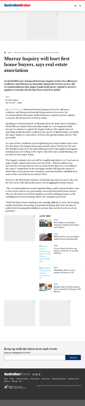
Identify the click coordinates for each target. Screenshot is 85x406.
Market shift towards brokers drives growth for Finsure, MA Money (67, 289)
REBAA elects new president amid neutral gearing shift (66, 238)
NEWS (56, 220)
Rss (20, 381)
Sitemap (15, 381)
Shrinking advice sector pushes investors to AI (64, 271)
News (10, 52)
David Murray (15, 109)
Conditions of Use (73, 379)
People (12, 379)
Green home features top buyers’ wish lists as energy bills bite (66, 250)
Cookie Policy (45, 379)
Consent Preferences (59, 379)
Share (20, 103)
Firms (6, 379)
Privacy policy (34, 379)
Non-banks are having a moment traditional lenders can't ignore (66, 224)
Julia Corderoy (13, 100)
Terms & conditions (22, 379)
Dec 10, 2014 (10, 103)
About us (7, 381)
